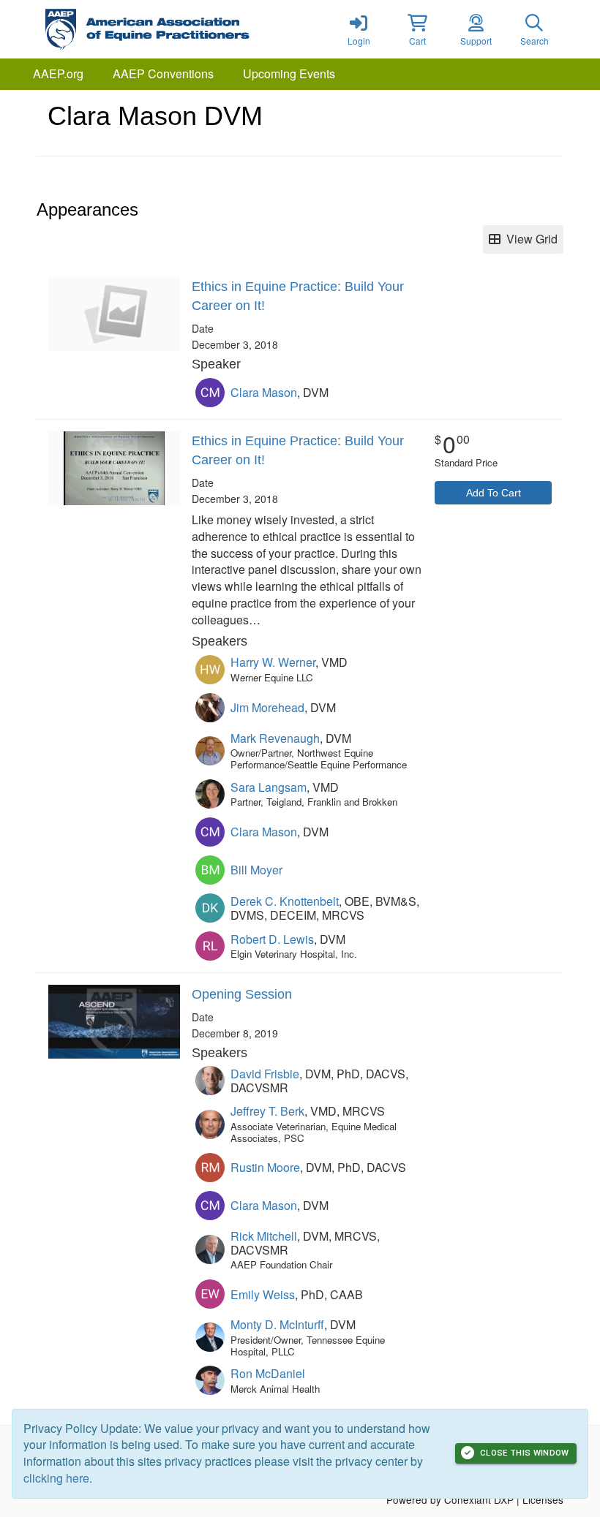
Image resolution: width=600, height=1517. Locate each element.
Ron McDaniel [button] (267, 1373)
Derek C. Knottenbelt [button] (284, 901)
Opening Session (242, 994)
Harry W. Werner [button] (272, 662)
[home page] (176, 29)
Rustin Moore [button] (265, 1167)
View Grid (529, 238)
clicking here (56, 1477)
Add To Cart (493, 493)
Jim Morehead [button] (267, 707)
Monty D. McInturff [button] (277, 1324)
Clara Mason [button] (263, 392)
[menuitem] (58, 74)
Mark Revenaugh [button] (275, 738)
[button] (417, 29)
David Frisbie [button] (264, 1073)
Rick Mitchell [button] (263, 1235)
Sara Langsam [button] (268, 787)
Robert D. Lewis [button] (272, 939)
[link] (358, 29)
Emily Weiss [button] (262, 1294)
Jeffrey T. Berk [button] (267, 1110)
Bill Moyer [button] (256, 869)
